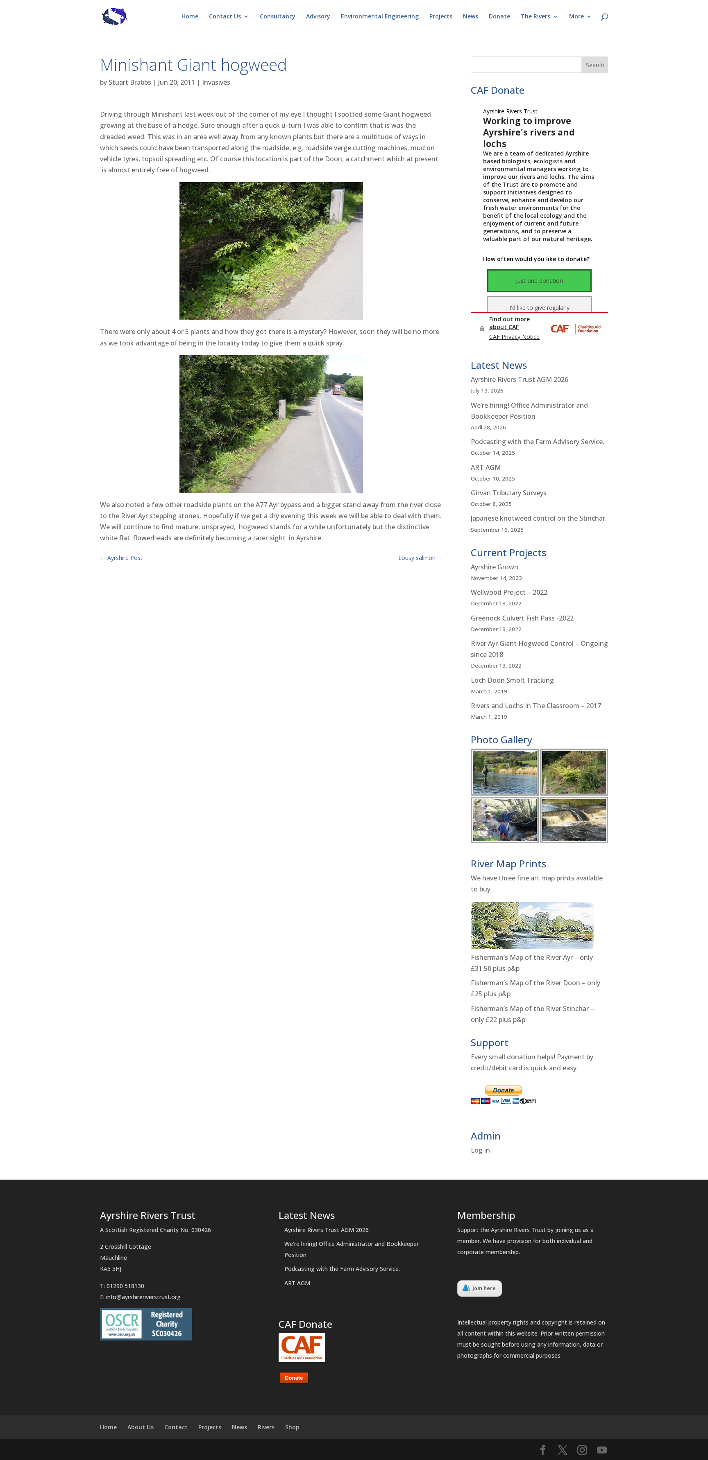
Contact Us (225, 17)
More (576, 17)
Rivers (266, 1427)
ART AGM (486, 467)
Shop (292, 1427)
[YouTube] (602, 1450)
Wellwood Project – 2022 (509, 592)
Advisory (318, 17)
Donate (499, 17)
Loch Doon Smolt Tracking (512, 680)
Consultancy (277, 17)
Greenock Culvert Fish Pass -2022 (522, 618)
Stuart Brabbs (130, 82)
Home (190, 17)
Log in (480, 1150)
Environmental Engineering (380, 17)
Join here (484, 1288)
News (470, 17)
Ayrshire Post (121, 558)
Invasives (216, 82)
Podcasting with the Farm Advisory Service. (537, 441)
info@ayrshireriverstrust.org (143, 1297)
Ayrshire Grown (494, 566)
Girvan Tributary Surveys (509, 492)
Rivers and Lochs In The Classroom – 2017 (536, 705)
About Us (140, 1427)
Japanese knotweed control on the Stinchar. (539, 518)
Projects (440, 17)
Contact (176, 1427)
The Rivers (535, 17)
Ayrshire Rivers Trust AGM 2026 (519, 379)
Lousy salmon (420, 558)
